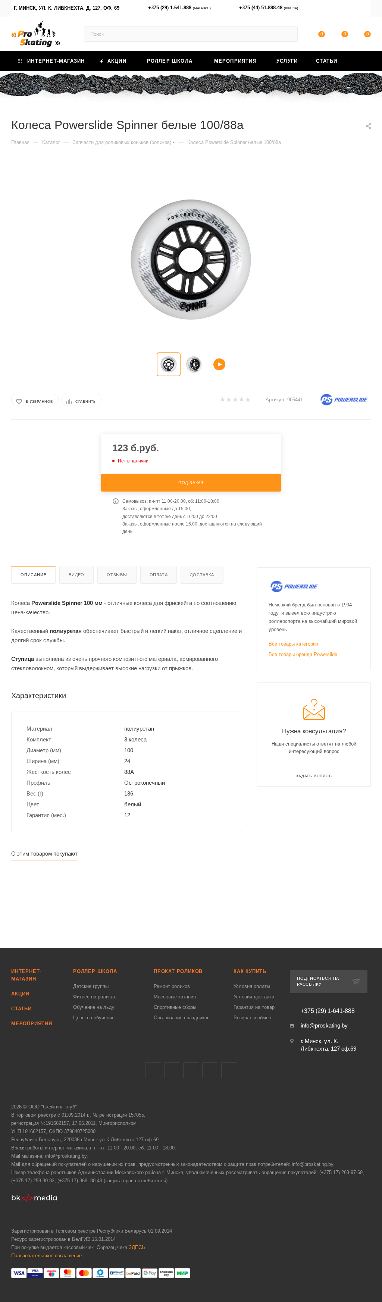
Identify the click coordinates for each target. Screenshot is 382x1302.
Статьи (21, 1008)
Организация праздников (182, 1017)
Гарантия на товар (254, 1007)
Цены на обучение (94, 1017)
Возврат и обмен (252, 1017)
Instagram (191, 1070)
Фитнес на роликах (94, 997)
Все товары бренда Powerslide (303, 654)
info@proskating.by (324, 1025)
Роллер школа (95, 971)
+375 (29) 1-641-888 (179, 7)
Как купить (250, 971)
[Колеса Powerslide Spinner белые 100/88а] (191, 259)
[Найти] (288, 34)
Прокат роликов (178, 971)
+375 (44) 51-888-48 (268, 7)
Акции (20, 994)
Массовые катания (175, 997)
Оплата (159, 574)
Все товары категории (293, 644)
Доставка (202, 574)
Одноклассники (229, 1070)
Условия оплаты (252, 986)
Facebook (172, 1070)
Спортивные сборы (175, 1007)
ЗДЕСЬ (137, 1247)
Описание (33, 574)
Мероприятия (31, 1023)
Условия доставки (254, 997)
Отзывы (117, 574)
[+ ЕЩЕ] (359, 61)
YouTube (210, 1070)
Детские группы (91, 986)
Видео (76, 574)
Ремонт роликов (172, 986)
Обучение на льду (94, 1007)
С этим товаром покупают (44, 853)
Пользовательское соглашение (46, 1255)
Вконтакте (153, 1070)
